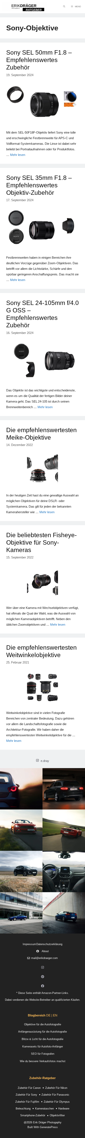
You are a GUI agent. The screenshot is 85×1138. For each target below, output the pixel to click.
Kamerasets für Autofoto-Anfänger (42, 1046)
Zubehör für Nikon (56, 1087)
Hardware (63, 1108)
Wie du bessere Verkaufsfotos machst (42, 1061)
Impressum (29, 944)
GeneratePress (49, 1127)
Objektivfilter (57, 1115)
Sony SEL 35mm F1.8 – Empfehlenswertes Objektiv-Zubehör (39, 185)
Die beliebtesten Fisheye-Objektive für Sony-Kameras (41, 542)
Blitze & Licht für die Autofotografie (42, 1039)
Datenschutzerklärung (49, 944)
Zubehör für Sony (26, 1094)
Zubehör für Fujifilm (27, 1101)
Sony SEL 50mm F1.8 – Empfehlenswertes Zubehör (39, 60)
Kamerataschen (44, 1108)
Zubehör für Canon (29, 1087)
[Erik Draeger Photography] (24, 6)
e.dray (45, 761)
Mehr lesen (17, 155)
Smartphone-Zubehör (32, 1115)
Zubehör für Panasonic (55, 1094)
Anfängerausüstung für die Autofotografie (42, 1031)
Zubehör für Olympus (57, 1101)
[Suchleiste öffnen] (64, 6)
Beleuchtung (23, 1108)
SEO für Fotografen (42, 1053)
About (45, 951)
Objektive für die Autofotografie (42, 1024)
